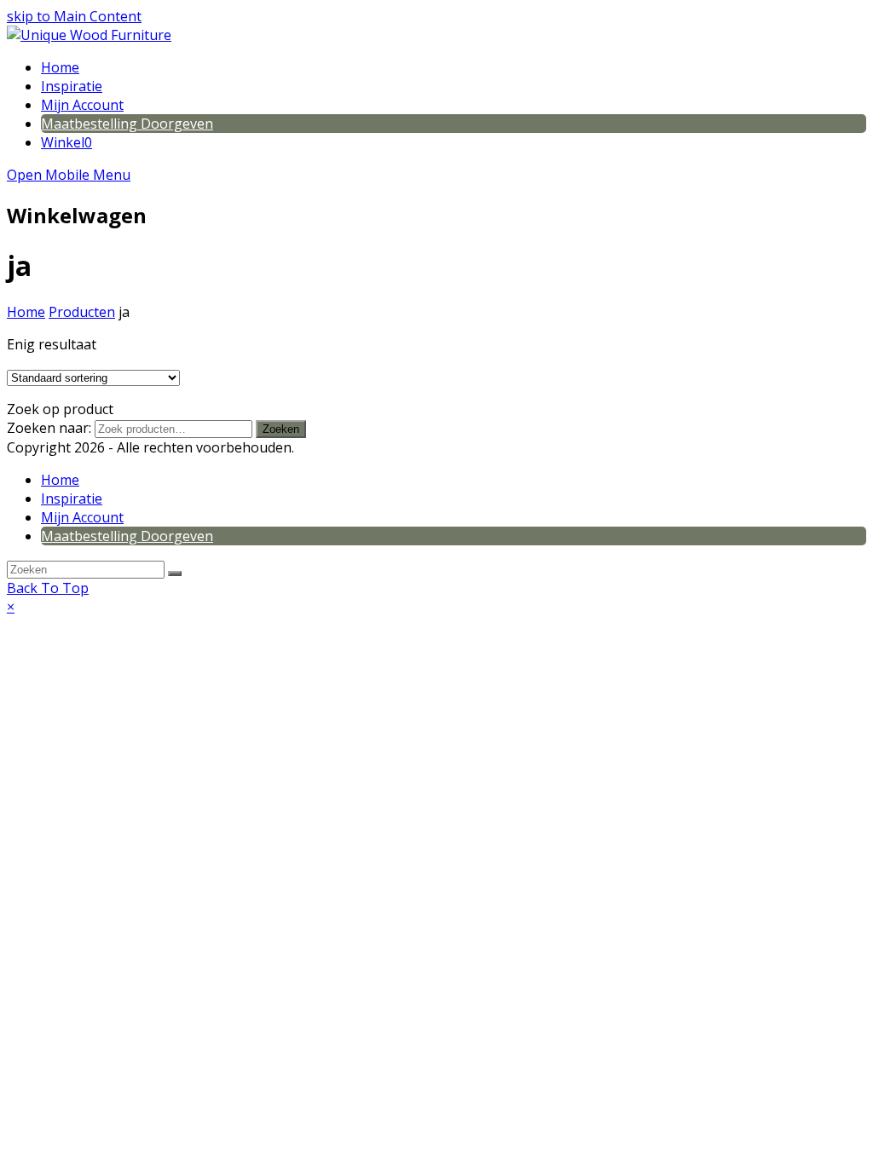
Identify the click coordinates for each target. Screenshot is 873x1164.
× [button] (10, 606)
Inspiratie (71, 498)
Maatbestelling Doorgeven (127, 536)
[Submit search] (175, 573)
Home (60, 479)
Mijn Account (82, 517)
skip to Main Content (74, 16)
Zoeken (281, 429)
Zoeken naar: (49, 427)
